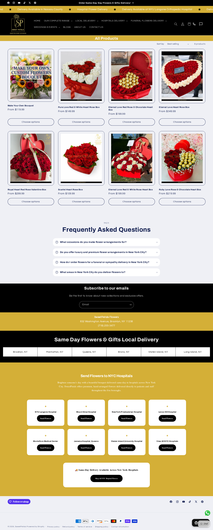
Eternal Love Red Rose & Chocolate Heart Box (131, 108)
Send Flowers (45, 418)
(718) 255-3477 (106, 325)
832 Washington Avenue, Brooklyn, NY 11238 (106, 321)
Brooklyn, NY (20, 352)
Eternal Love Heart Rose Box (174, 107)
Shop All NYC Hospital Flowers (106, 478)
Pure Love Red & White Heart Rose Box (79, 107)
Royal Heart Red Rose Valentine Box (27, 189)
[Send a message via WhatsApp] (208, 513)
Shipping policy (101, 527)
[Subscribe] (130, 304)
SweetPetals (20, 526)
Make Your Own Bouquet (21, 105)
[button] (58, 21)
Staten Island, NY (158, 352)
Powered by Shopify (35, 526)
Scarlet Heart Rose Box (70, 189)
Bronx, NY (123, 352)
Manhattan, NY (54, 352)
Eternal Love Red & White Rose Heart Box (131, 189)
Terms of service (85, 527)
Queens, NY (89, 352)
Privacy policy (53, 527)
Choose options (31, 122)
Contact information (120, 527)
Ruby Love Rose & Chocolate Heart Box (180, 189)
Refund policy (68, 527)
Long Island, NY (193, 352)
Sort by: (160, 44)
